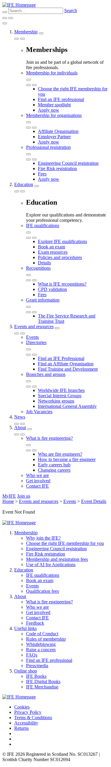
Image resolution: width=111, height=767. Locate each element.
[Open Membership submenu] (41, 33)
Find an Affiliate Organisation (66, 363)
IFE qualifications (42, 225)
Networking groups (56, 400)
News (19, 416)
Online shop (25, 670)
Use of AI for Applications (50, 564)
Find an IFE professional (61, 99)
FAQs (31, 654)
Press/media (37, 665)
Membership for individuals (52, 72)
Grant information (42, 299)
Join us (23, 496)
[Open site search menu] (4, 12)
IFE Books (36, 676)
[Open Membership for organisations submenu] (28, 122)
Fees (42, 173)
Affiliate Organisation (58, 131)
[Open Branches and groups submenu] (28, 381)
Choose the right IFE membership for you (65, 543)
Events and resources (34, 326)
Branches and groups (45, 374)
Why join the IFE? (43, 537)
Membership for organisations (54, 115)
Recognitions (38, 268)
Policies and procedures (60, 257)
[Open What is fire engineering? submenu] (28, 445)
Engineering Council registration (68, 163)
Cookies (22, 706)
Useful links (25, 628)
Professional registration (48, 147)
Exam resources (52, 252)
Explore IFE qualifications (62, 241)
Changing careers (54, 470)
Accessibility (26, 722)
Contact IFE (37, 485)
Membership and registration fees (57, 559)
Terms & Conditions (33, 717)
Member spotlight (54, 104)
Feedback (35, 623)
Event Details (93, 501)
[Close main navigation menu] (4, 23)
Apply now (48, 110)
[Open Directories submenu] (28, 349)
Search (70, 10)
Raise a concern (41, 649)
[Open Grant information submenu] (28, 307)
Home (8, 501)
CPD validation (52, 289)
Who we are (37, 475)
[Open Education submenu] (36, 186)
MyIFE (9, 496)
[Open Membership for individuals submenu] (28, 80)
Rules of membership (46, 638)
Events (32, 337)
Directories (36, 342)
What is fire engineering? (49, 438)
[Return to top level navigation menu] (16, 39)
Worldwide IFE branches (61, 390)
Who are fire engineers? (60, 454)
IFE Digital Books (43, 681)
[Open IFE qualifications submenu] (28, 232)
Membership (26, 31)
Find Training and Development (68, 369)
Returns (21, 728)
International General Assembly (67, 406)
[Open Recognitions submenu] (28, 275)
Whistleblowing (41, 644)
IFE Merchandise (42, 686)
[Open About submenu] (29, 429)
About (20, 427)
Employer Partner (54, 136)
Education (23, 184)
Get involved (38, 480)
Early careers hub (54, 464)
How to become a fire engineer (67, 459)
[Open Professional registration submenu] (28, 154)
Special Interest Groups (59, 395)
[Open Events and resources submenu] (57, 328)
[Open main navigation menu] (10, 18)
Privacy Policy (27, 712)
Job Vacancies (39, 411)
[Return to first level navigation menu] (28, 85)
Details (44, 262)
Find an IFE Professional (61, 358)
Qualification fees (42, 591)
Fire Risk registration (57, 168)
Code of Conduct (42, 633)
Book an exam (51, 246)
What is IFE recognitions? (62, 283)
